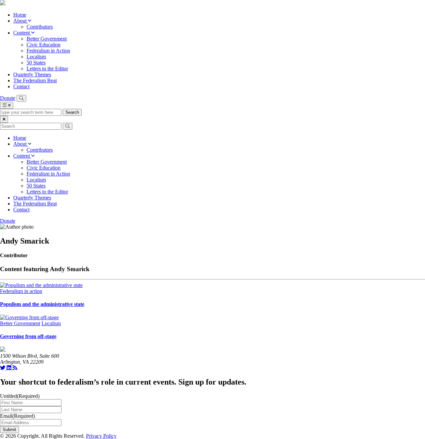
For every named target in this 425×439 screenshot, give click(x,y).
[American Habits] (2, 3)
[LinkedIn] (10, 368)
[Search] (21, 98)
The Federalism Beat (35, 80)
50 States (36, 62)
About (20, 21)
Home (19, 15)
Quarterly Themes (32, 74)
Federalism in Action (48, 50)
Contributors (40, 27)
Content (22, 33)
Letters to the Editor (47, 68)
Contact (21, 86)
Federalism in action (21, 291)
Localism (36, 56)
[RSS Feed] (15, 368)
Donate (7, 98)
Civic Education (43, 44)
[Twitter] (3, 368)
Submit (9, 429)
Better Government (47, 38)
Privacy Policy (101, 436)
